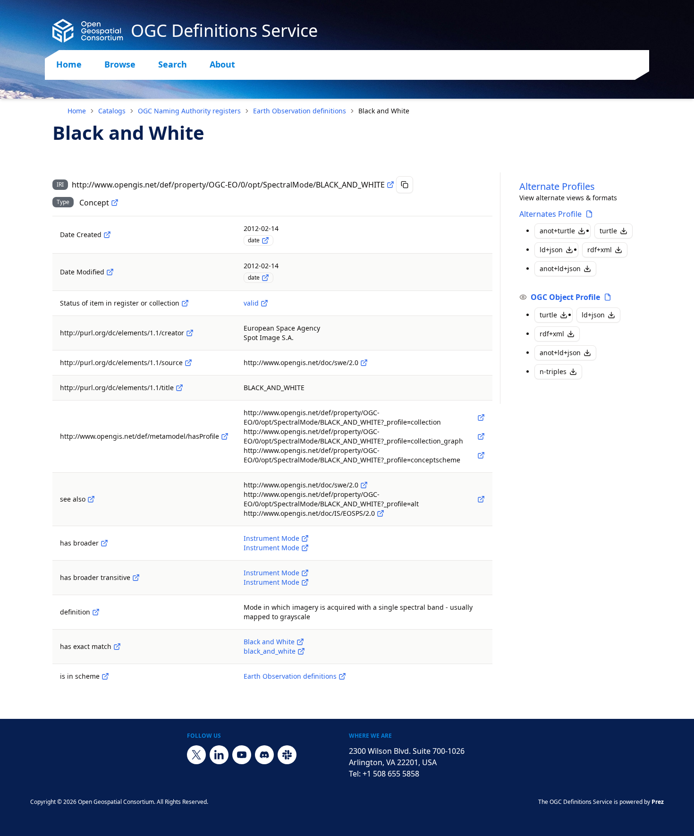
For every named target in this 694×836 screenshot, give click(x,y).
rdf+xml (599, 249)
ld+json (551, 249)
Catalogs (112, 110)
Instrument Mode (271, 538)
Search (172, 64)
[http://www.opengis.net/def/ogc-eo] (342, 676)
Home (69, 64)
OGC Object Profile (565, 297)
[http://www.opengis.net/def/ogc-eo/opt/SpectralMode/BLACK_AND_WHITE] (300, 642)
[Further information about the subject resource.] (91, 499)
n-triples (553, 371)
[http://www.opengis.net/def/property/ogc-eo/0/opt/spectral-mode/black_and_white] (301, 651)
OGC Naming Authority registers (189, 110)
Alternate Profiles (557, 186)
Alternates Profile (550, 214)
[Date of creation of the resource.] (107, 235)
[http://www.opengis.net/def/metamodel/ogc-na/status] (185, 303)
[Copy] (404, 184)
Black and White (269, 641)
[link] (383, 111)
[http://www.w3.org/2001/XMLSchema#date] (265, 240)
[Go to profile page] (589, 214)
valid (251, 303)
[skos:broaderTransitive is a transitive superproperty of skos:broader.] (136, 577)
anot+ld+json (560, 268)
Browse (119, 64)
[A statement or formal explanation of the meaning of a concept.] (96, 612)
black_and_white (270, 651)
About (222, 64)
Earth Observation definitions (299, 110)
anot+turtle (557, 230)
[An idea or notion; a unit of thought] (114, 202)
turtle (608, 230)
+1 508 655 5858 (391, 773)
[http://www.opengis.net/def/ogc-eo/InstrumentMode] (305, 538)
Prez (658, 802)
